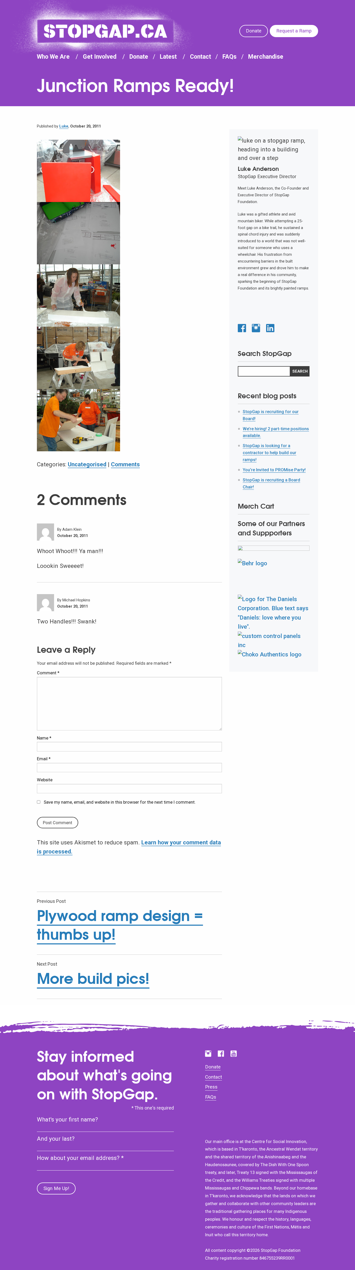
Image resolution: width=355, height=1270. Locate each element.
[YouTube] (234, 1053)
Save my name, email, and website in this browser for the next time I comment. (120, 802)
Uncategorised (87, 464)
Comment (48, 672)
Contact (200, 56)
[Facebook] (242, 328)
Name (44, 738)
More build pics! (93, 978)
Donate (253, 31)
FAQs (229, 56)
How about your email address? (80, 1158)
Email (43, 758)
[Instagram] (256, 328)
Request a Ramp (294, 31)
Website (44, 779)
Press (211, 1087)
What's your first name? (67, 1119)
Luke (63, 126)
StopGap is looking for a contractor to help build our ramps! (269, 452)
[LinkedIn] (270, 328)
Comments (125, 464)
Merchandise (265, 56)
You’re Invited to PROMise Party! (274, 469)
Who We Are (53, 56)
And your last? (56, 1138)
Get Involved (99, 56)
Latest (168, 56)
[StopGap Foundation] (105, 31)
